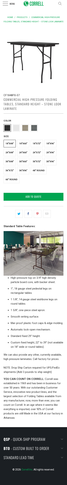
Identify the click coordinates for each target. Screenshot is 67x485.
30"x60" (23, 161)
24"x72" (37, 152)
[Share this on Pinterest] (37, 214)
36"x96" (23, 170)
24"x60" (23, 152)
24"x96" (50, 152)
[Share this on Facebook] (28, 214)
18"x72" (37, 143)
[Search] (61, 3)
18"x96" (50, 143)
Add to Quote (33, 196)
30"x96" (50, 161)
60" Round (12, 179)
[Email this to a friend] (47, 214)
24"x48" (10, 152)
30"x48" (10, 161)
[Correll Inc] (33, 3)
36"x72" (10, 170)
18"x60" (23, 143)
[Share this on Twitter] (19, 214)
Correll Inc (27, 469)
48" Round (39, 170)
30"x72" (37, 161)
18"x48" (10, 143)
